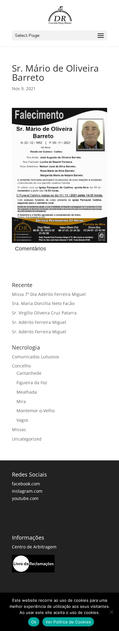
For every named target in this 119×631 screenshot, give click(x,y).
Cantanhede (28, 373)
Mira (21, 401)
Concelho (21, 366)
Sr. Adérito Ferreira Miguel (39, 322)
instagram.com (27, 491)
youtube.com (25, 498)
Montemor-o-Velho (35, 410)
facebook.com (26, 484)
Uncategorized (26, 439)
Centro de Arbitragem (34, 547)
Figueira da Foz (31, 382)
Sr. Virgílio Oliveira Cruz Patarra (44, 313)
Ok (34, 621)
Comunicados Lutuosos (35, 357)
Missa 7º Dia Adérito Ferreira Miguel (49, 294)
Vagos (22, 420)
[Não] (111, 612)
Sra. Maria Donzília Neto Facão (43, 303)
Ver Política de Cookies (68, 621)
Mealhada (26, 392)
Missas (19, 429)
